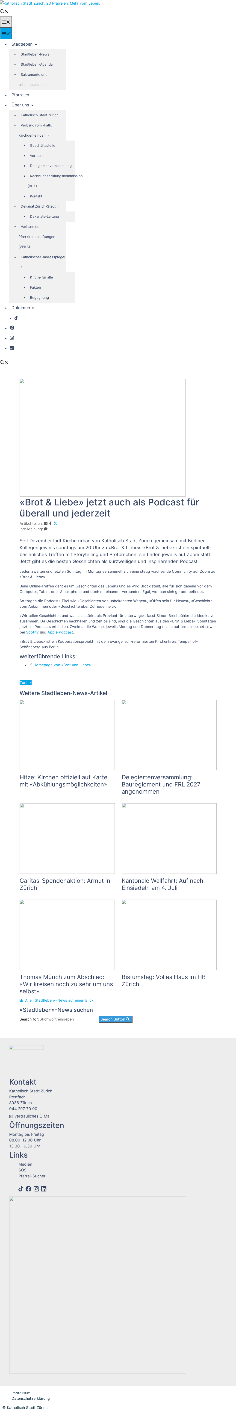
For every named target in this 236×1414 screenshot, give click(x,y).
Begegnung (39, 297)
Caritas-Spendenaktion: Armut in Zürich (65, 884)
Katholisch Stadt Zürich (40, 115)
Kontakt (36, 196)
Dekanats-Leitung (44, 216)
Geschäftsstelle (42, 145)
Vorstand (37, 155)
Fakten (35, 287)
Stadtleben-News (35, 54)
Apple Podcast (60, 632)
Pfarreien (20, 94)
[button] (4, 11)
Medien (25, 1164)
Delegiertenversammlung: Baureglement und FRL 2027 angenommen (161, 784)
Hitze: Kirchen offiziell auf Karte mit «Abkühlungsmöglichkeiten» (63, 781)
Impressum (21, 1393)
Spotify (32, 632)
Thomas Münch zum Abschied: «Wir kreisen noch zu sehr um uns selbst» (66, 984)
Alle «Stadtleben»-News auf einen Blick (59, 1000)
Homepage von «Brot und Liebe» (62, 665)
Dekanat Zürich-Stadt (38, 206)
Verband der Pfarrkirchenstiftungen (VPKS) (36, 236)
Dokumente (23, 307)
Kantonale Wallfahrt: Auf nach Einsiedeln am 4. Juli (162, 884)
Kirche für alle (41, 277)
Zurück (26, 682)
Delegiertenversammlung (51, 166)
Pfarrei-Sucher (31, 1176)
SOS (22, 1170)
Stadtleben (22, 44)
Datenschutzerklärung (31, 1398)
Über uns (20, 105)
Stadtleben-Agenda (37, 64)
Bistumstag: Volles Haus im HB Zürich (164, 980)
